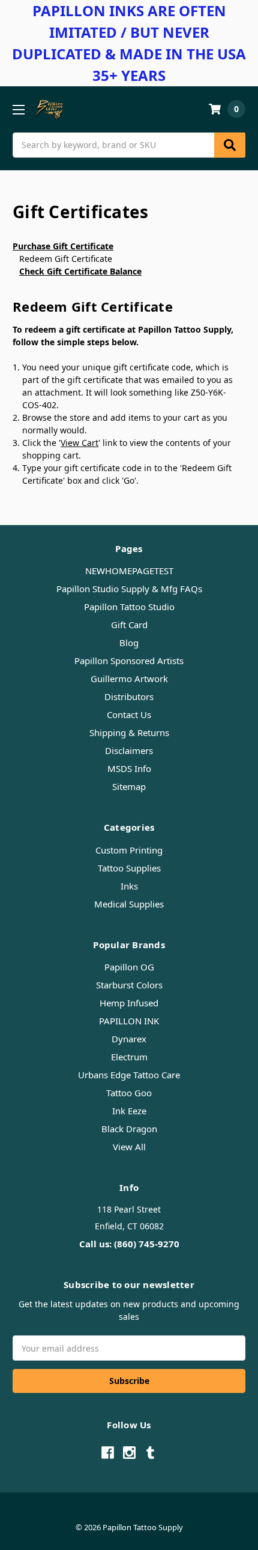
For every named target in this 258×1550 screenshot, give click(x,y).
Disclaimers (129, 750)
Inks (129, 886)
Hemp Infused (129, 1003)
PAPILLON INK (129, 1021)
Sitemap (129, 786)
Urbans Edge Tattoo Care (129, 1075)
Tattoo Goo (129, 1093)
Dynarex (129, 1039)
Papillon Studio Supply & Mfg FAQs (129, 589)
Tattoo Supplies (129, 868)
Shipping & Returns (129, 732)
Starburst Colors (129, 985)
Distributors (129, 696)
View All (129, 1147)
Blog (129, 643)
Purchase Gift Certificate (63, 246)
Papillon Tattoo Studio (129, 607)
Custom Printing (129, 850)
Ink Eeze (129, 1111)
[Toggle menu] (18, 109)
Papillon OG (129, 967)
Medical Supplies (129, 904)
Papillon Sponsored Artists (129, 661)
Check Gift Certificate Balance (80, 271)
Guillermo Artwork (129, 678)
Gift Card (129, 625)
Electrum (129, 1057)
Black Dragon (129, 1129)
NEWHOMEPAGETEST (129, 571)
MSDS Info (129, 768)
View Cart (79, 442)
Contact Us (129, 714)
